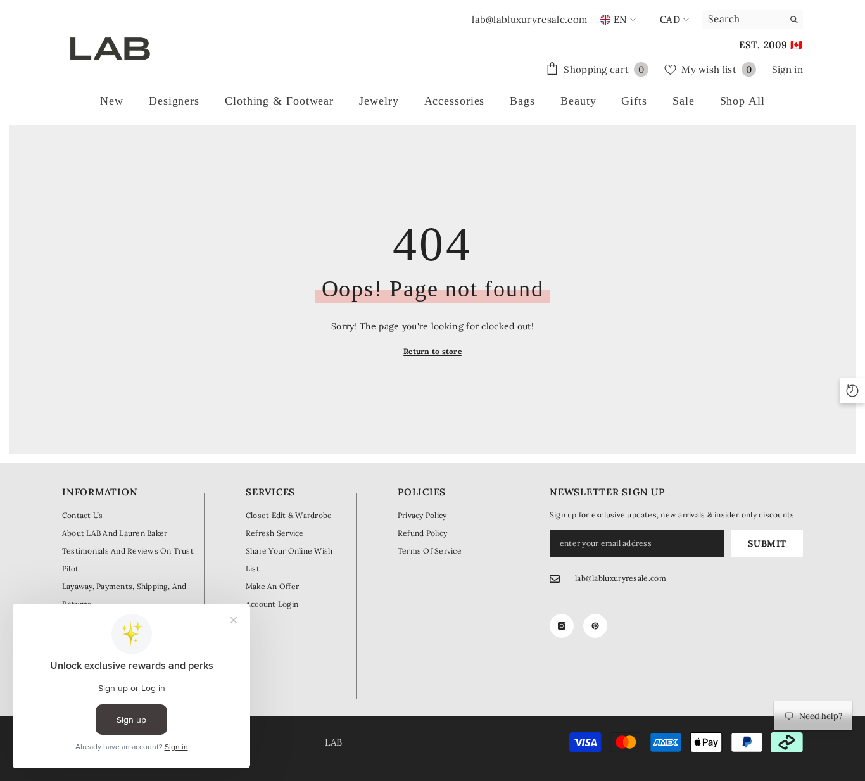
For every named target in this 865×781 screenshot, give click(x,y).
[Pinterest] (595, 626)
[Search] (752, 19)
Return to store (432, 351)
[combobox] (742, 19)
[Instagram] (562, 626)
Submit (767, 543)
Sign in (787, 69)
